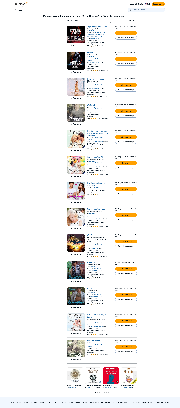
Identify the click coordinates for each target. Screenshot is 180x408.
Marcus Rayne (103, 34)
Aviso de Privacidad (74, 402)
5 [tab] (104, 392)
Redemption (92, 288)
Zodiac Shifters (102, 243)
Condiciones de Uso (60, 402)
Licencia (107, 402)
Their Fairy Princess (95, 79)
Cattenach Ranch (95, 270)
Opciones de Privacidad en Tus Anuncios (141, 402)
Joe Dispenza (108, 388)
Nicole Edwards (93, 83)
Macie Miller (95, 34)
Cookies (115, 402)
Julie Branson (97, 33)
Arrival (90, 53)
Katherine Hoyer (127, 388)
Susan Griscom (93, 243)
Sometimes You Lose (96, 209)
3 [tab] (100, 392)
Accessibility (123, 402)
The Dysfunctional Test (96, 183)
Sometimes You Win (95, 157)
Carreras (49, 402)
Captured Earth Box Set (97, 27)
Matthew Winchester (92, 36)
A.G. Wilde (91, 31)
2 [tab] (97, 392)
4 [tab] (102, 392)
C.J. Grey (101, 36)
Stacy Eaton (92, 135)
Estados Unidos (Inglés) (162, 402)
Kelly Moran (92, 107)
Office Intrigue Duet (95, 88)
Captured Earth (94, 38)
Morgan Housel (91, 388)
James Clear (72, 388)
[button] (126, 33)
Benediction (92, 262)
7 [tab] (109, 392)
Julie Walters (97, 85)
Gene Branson (98, 187)
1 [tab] (95, 392)
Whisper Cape (94, 248)
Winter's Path (92, 105)
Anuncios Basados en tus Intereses (92, 402)
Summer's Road (93, 341)
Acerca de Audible (39, 402)
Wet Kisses (91, 235)
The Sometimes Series (96, 141)
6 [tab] (106, 392)
